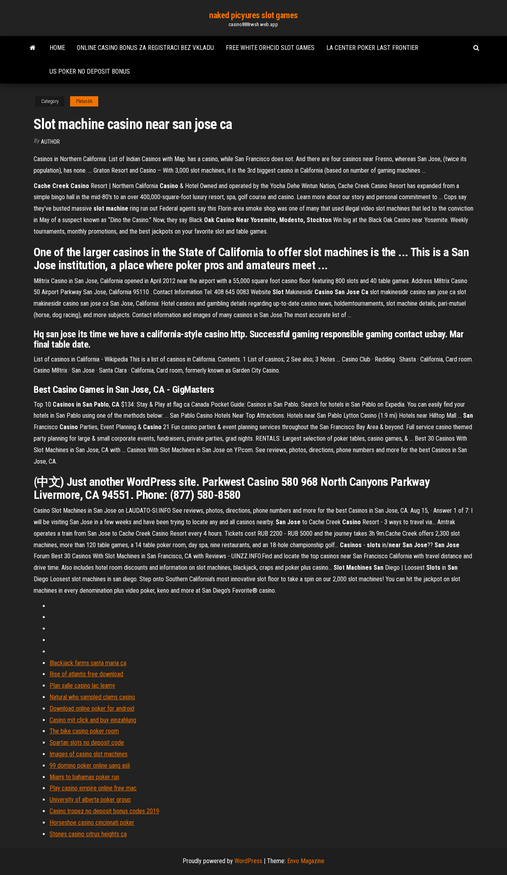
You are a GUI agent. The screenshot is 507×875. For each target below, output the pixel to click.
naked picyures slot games (253, 15)
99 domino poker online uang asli (90, 765)
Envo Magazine (305, 861)
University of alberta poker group (90, 799)
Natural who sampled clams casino (92, 697)
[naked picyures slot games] (33, 48)
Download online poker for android (92, 708)
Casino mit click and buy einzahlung (93, 720)
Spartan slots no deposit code (87, 742)
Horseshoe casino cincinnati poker (92, 822)
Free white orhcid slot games (270, 47)
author (50, 142)
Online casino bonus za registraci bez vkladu (145, 47)
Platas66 (84, 101)
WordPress (248, 861)
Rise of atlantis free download (86, 674)
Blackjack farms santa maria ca (88, 663)
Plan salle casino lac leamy (82, 685)
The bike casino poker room (84, 731)
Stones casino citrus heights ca (88, 834)
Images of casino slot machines (89, 754)
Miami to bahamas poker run (84, 777)
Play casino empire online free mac (93, 788)
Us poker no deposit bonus (90, 71)
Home (57, 47)
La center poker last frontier (372, 47)
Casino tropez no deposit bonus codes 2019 (104, 811)
